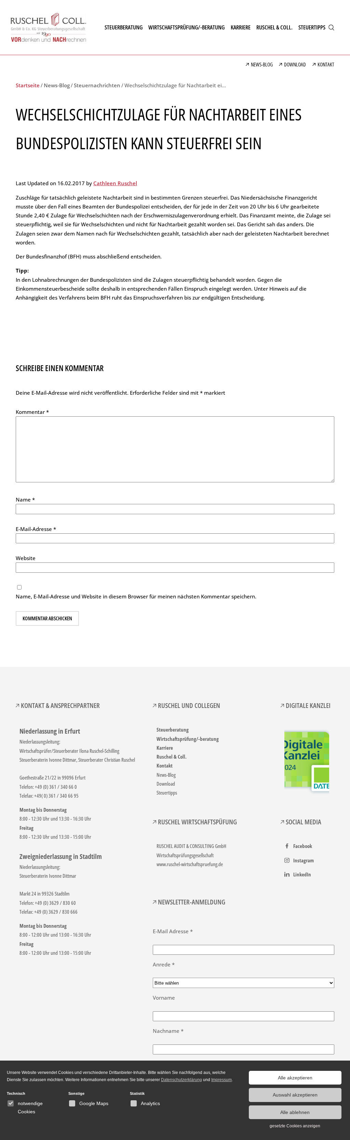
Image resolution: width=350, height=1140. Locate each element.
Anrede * (164, 964)
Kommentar (32, 411)
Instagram (303, 860)
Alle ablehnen (295, 1112)
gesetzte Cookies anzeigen (295, 1126)
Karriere (165, 747)
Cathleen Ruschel (115, 183)
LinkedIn (302, 874)
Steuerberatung (173, 729)
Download (166, 783)
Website (26, 558)
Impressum (221, 1079)
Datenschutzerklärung (181, 1079)
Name (25, 499)
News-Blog (166, 774)
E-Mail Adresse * (173, 931)
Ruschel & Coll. (172, 756)
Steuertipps (167, 792)
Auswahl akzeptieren (295, 1095)
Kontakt (165, 765)
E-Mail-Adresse (36, 528)
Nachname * (168, 1030)
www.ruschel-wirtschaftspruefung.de (190, 864)
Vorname (164, 997)
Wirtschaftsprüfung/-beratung (188, 738)
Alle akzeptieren (295, 1077)
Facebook (302, 846)
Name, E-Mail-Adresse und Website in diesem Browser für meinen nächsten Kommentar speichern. (136, 596)
